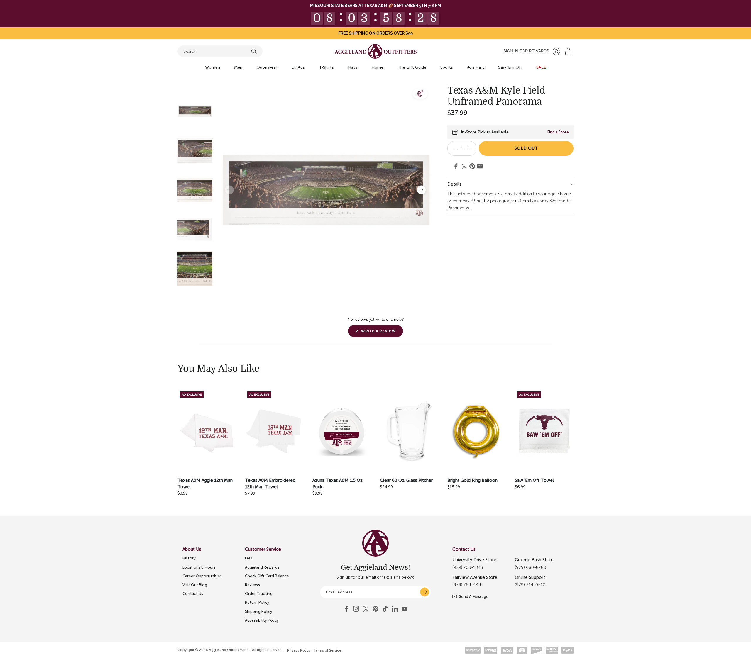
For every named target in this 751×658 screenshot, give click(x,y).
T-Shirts (326, 67)
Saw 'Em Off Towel (534, 480)
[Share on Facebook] (456, 167)
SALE (541, 67)
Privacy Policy (298, 650)
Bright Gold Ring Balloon (472, 480)
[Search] (254, 51)
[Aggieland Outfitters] (376, 51)
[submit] (424, 592)
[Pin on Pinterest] (472, 167)
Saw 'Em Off (510, 67)
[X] (366, 609)
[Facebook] (346, 609)
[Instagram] (356, 609)
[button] (568, 51)
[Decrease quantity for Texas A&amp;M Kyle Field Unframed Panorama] (452, 148)
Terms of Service (327, 650)
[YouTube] (375, 609)
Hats (352, 67)
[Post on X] (464, 166)
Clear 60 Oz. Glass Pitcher (406, 480)
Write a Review (381, 332)
